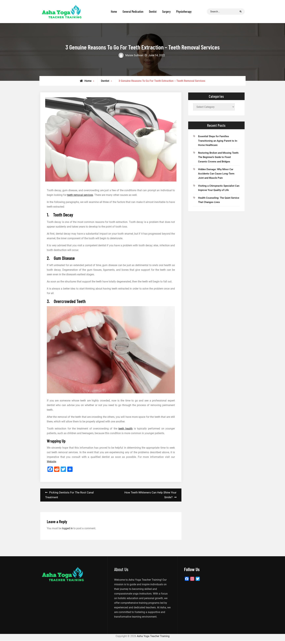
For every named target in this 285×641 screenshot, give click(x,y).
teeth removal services (80, 195)
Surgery (166, 11)
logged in (67, 528)
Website (51, 461)
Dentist (153, 11)
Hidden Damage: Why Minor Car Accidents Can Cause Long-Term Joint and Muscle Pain (216, 174)
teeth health (125, 428)
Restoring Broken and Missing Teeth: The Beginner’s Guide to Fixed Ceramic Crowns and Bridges (218, 157)
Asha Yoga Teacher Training (153, 636)
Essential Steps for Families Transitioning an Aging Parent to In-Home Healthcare (218, 141)
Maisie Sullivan (134, 55)
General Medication (133, 11)
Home (114, 11)
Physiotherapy (183, 11)
